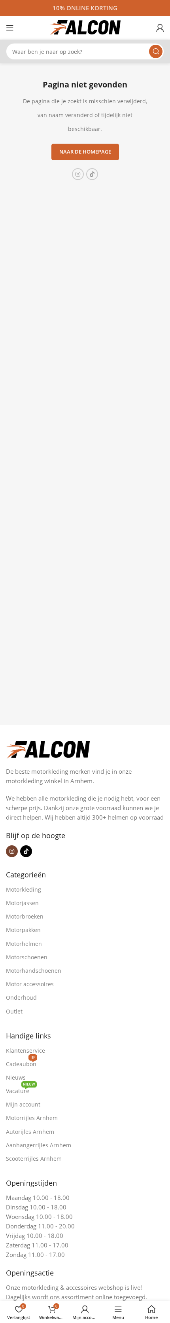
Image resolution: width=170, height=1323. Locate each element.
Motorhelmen (24, 943)
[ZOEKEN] (155, 51)
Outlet (14, 1011)
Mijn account (23, 1104)
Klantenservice (25, 1050)
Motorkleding (23, 889)
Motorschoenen (26, 957)
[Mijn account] (160, 28)
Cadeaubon (21, 1062)
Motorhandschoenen (33, 970)
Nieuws (16, 1077)
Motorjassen (22, 903)
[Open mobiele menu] (10, 28)
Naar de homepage (85, 151)
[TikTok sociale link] (92, 174)
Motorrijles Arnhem (32, 1118)
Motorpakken (23, 930)
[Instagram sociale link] (78, 174)
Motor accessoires (30, 984)
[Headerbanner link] (85, 8)
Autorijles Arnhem (30, 1131)
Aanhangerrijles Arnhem (38, 1145)
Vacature (20, 1089)
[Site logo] (85, 27)
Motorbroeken (24, 916)
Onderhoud (21, 997)
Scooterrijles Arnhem (34, 1158)
